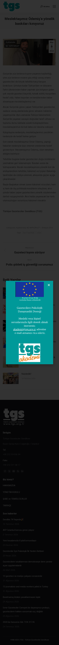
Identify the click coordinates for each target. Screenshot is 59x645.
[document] (29, 322)
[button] (48, 285)
